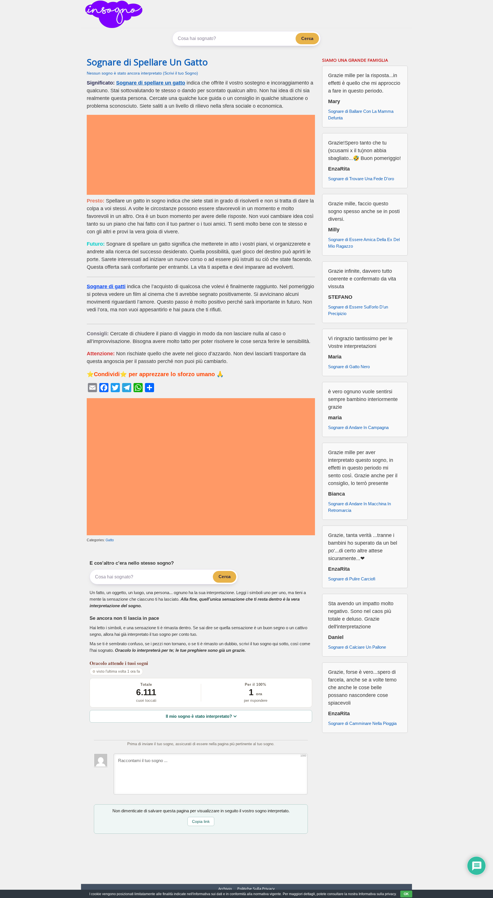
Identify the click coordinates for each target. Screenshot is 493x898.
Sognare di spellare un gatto (150, 83)
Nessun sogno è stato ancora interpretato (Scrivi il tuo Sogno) (142, 73)
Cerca (307, 38)
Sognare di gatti (106, 286)
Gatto (110, 540)
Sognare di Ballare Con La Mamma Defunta (360, 114)
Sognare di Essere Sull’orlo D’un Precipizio (358, 310)
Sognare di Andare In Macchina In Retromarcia (359, 507)
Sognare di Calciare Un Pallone (357, 647)
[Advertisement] (201, 155)
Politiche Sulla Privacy (256, 888)
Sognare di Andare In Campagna (358, 427)
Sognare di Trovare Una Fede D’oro (361, 178)
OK (406, 894)
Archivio (225, 888)
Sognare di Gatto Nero (349, 366)
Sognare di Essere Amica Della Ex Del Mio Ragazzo (364, 242)
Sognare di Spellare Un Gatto (147, 62)
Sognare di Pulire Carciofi (351, 578)
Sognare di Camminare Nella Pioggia (362, 723)
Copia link (201, 821)
